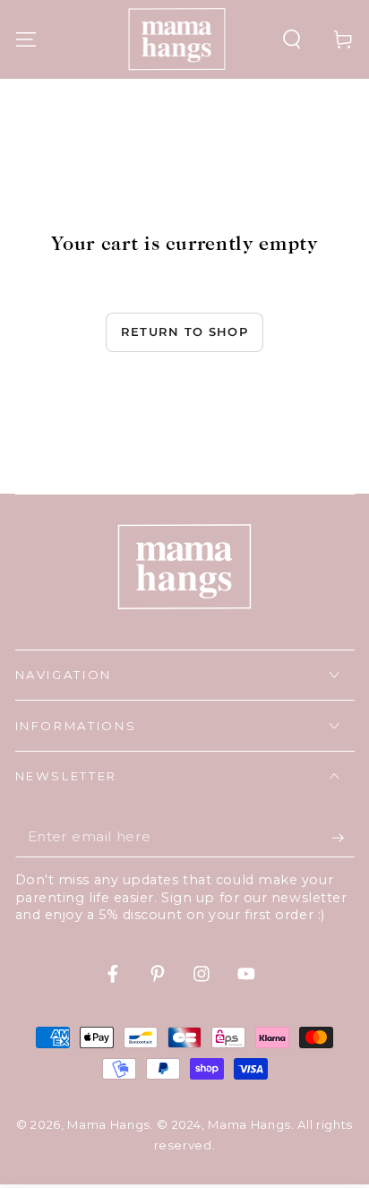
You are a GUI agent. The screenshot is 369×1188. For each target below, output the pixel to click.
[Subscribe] (342, 837)
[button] (292, 39)
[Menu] (25, 39)
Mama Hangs (108, 1124)
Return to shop (184, 331)
